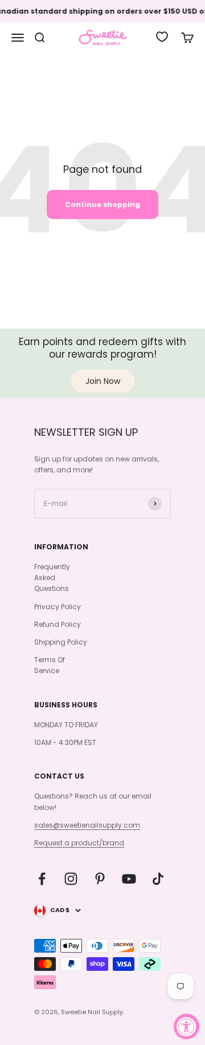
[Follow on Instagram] (71, 878)
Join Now (102, 381)
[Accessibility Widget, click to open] (186, 1026)
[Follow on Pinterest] (100, 878)
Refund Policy (57, 624)
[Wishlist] (162, 36)
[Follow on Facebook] (42, 878)
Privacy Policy (57, 606)
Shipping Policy (60, 642)
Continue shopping (102, 204)
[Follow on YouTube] (129, 878)
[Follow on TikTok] (158, 878)
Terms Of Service (49, 665)
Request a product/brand (79, 843)
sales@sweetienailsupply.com (87, 825)
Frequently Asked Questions (52, 577)
